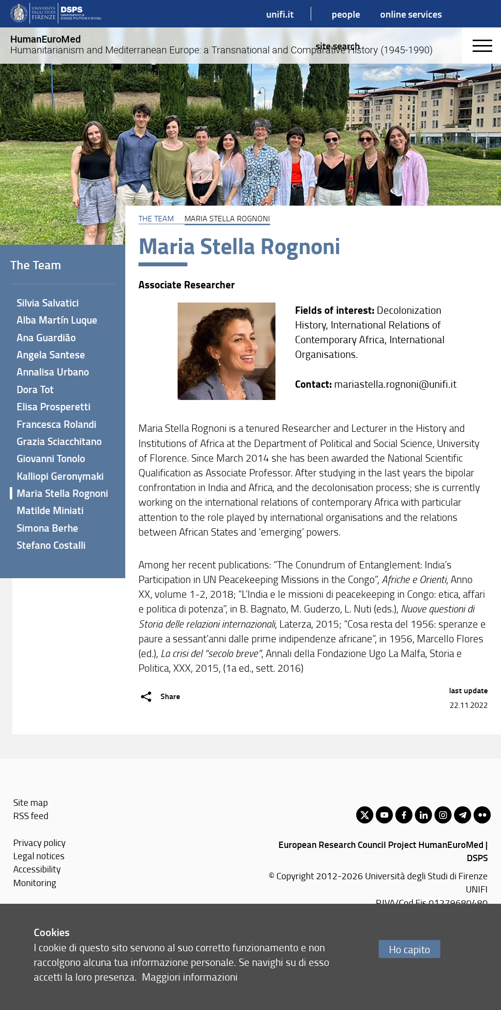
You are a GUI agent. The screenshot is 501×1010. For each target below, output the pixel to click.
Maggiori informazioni (190, 976)
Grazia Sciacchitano (59, 441)
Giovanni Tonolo (51, 458)
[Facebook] (403, 814)
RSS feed (30, 815)
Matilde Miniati (50, 510)
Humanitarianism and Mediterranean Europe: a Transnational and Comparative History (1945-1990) (221, 44)
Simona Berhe (47, 527)
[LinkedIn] (423, 814)
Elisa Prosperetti (54, 406)
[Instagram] (443, 814)
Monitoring (34, 882)
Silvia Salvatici (48, 302)
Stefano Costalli (51, 545)
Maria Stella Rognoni (62, 493)
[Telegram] (462, 814)
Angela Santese (51, 354)
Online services (411, 14)
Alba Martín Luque (57, 319)
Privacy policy (39, 842)
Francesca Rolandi (56, 424)
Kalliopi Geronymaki (60, 476)
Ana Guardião (46, 337)
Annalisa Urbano (53, 371)
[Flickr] (482, 814)
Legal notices (39, 855)
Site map (30, 802)
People (346, 14)
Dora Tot (35, 389)
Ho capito (409, 949)
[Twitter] (364, 814)
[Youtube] (384, 814)
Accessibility (37, 868)
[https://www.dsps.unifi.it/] (55, 13)
